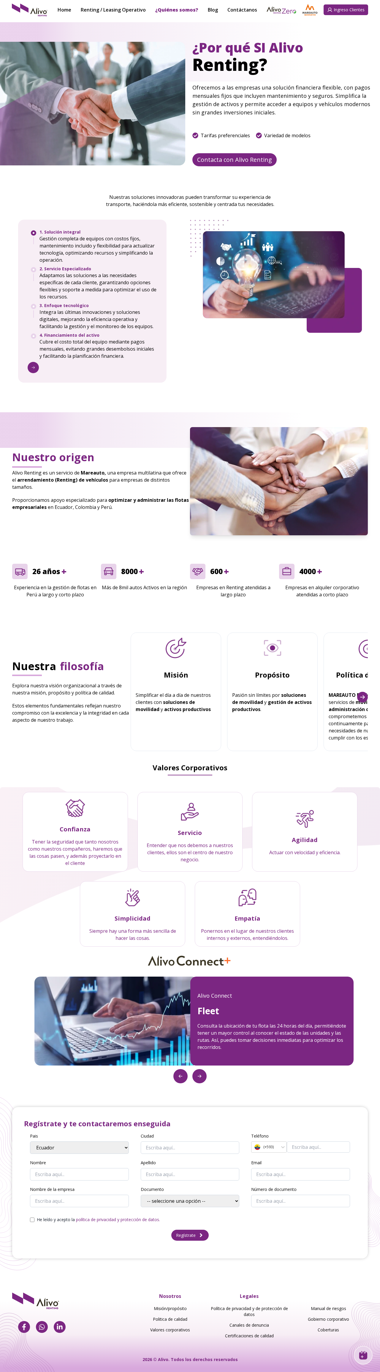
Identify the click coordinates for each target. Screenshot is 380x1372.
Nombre (38, 1162)
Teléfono (260, 1136)
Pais (34, 1136)
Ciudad (147, 1136)
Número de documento (274, 1189)
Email (256, 1162)
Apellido (148, 1162)
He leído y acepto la (98, 1219)
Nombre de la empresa (52, 1189)
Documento (152, 1189)
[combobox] (254, 1147)
